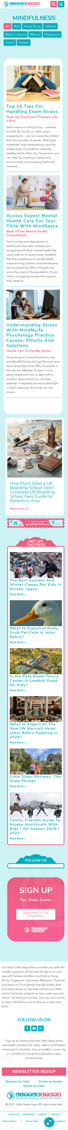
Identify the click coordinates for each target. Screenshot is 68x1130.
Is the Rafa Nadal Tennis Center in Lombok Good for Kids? (34, 680)
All (7, 26)
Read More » (18, 594)
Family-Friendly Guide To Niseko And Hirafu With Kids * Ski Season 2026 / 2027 (35, 827)
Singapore (52, 34)
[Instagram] (41, 1028)
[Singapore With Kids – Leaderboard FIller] (36, 523)
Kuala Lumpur (15, 34)
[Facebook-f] (27, 1028)
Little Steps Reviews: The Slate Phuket (35, 778)
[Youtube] (34, 1028)
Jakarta (50, 26)
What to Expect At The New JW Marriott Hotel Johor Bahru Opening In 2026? (34, 731)
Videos (23, 42)
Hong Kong (32, 26)
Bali (17, 26)
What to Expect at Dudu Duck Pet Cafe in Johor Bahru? (34, 632)
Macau (35, 34)
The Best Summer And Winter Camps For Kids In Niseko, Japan (36, 584)
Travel (9, 42)
